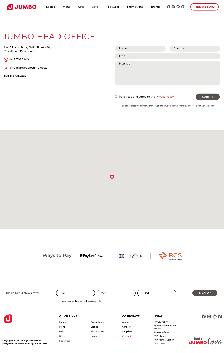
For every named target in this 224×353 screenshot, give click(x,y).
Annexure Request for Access (165, 327)
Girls (81, 6)
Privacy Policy (165, 96)
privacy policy (96, 301)
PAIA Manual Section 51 (165, 340)
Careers (126, 327)
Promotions (135, 6)
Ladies (50, 6)
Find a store (97, 331)
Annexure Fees (161, 332)
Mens (66, 6)
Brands (155, 6)
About (125, 322)
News (94, 336)
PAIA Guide (159, 343)
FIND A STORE (204, 6)
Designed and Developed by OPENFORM (24, 343)
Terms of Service (200, 106)
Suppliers (127, 331)
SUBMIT (207, 96)
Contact (126, 336)
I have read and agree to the (146, 96)
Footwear (112, 6)
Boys (95, 6)
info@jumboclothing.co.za (29, 67)
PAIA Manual (160, 336)
